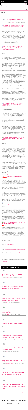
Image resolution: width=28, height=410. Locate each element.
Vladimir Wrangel (7, 249)
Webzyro (7, 302)
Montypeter (10, 249)
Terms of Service (23, 400)
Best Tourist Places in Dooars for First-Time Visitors (13, 361)
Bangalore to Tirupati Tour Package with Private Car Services (13, 324)
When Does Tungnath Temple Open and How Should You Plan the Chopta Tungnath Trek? (13, 386)
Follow (20, 252)
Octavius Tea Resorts (9, 363)
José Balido (12, 22)
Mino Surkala (18, 249)
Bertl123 (13, 249)
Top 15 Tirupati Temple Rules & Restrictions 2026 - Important (14, 312)
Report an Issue (5, 400)
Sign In (25, 1)
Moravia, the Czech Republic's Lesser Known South (15, 20)
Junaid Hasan (8, 277)
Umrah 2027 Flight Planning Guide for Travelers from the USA (12, 275)
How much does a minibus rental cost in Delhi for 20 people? (12, 348)
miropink (21, 249)
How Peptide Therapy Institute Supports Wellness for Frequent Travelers (12, 287)
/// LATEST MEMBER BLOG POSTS (10, 267)
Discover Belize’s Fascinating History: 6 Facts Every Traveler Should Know (12, 336)
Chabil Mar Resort (9, 339)
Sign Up (2, 1)
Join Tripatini (4, 261)
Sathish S (7, 314)
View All (24, 392)
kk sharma (7, 375)
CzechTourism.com (10, 244)
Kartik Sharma (8, 389)
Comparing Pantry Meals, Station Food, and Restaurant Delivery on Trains (13, 299)
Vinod (7, 351)
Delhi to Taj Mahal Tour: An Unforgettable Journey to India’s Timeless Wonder (13, 373)
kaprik (15, 249)
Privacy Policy (14, 400)
